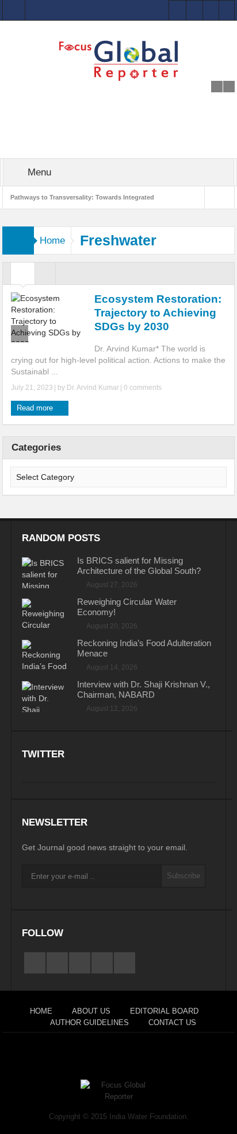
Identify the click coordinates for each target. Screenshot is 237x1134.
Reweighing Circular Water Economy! (127, 607)
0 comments (142, 388)
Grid (23, 276)
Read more (36, 408)
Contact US (172, 1022)
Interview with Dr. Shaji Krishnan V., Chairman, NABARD (143, 689)
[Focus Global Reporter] (118, 60)
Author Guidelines (89, 1022)
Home (52, 240)
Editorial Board (164, 1011)
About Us (91, 1011)
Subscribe (183, 875)
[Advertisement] (118, 95)
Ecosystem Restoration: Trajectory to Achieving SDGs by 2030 (157, 313)
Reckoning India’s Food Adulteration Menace (144, 648)
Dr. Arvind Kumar (93, 388)
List (45, 276)
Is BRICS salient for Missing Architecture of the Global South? (139, 566)
